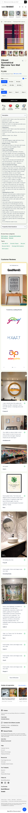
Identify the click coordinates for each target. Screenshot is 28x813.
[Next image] (24, 36)
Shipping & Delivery (5, 753)
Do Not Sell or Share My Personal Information (18, 801)
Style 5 (4, 95)
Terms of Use (4, 799)
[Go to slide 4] (15, 367)
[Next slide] (24, 367)
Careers (3, 772)
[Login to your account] (22, 7)
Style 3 (17, 92)
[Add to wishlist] (25, 60)
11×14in (4, 81)
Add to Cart (14, 100)
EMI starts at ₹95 (17, 73)
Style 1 (4, 92)
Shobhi (3, 791)
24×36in (4, 85)
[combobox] (12, 2)
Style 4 (23, 92)
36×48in (12, 85)
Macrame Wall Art (6, 246)
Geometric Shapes (14, 243)
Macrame (11, 238)
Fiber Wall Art (5, 243)
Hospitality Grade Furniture (7, 763)
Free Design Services (6, 760)
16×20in (11, 81)
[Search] (25, 2)
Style (2, 89)
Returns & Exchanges (6, 752)
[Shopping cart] (25, 7)
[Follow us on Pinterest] (8, 783)
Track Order (4, 717)
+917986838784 (14, 725)
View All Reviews (14, 677)
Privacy (9, 799)
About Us (3, 770)
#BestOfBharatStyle (5, 780)
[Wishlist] (19, 7)
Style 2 (10, 92)
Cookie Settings (4, 801)
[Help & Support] (24, 809)
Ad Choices (19, 799)
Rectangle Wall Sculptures (19, 21)
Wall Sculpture (5, 248)
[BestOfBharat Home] (7, 6)
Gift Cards (3, 762)
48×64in (19, 85)
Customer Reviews (5, 727)
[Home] (1, 21)
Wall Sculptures (7, 21)
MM (26, 78)
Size (4, 78)
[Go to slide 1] (12, 367)
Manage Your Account (6, 740)
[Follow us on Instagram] (5, 783)
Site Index (14, 799)
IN (23, 78)
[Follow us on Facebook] (2, 783)
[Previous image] (3, 36)
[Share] (22, 60)
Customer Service (5, 748)
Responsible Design (5, 773)
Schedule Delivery (5, 718)
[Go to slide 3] (14, 367)
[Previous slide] (4, 367)
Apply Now (3, 738)
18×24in (18, 81)
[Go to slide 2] (13, 367)
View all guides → (22, 685)
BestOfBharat (5, 789)
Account (3, 750)
